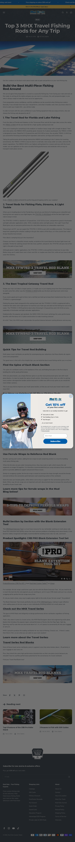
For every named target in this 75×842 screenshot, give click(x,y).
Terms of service (45, 430)
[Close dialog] (70, 396)
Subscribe (55, 441)
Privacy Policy (66, 429)
